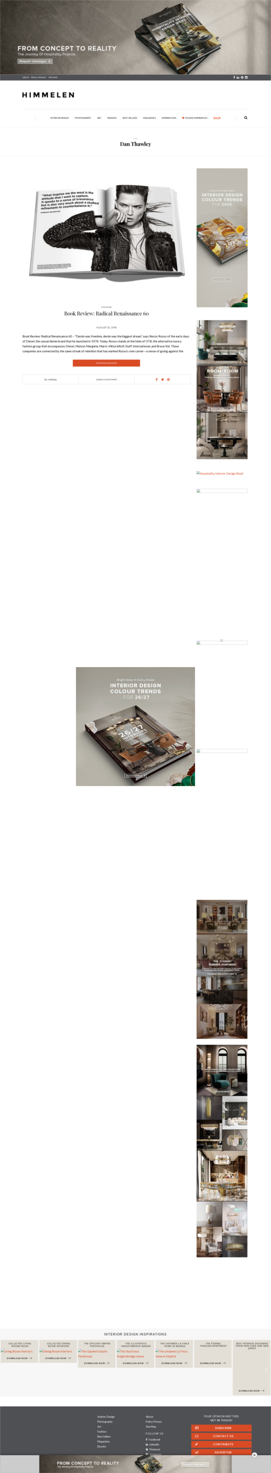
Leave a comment (106, 379)
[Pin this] (168, 379)
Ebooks (101, 1446)
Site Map (151, 1426)
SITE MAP (53, 77)
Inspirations (169, 118)
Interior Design (59, 118)
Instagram (155, 1454)
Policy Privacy (154, 1421)
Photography (83, 118)
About (25, 77)
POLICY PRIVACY (39, 77)
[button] (266, 1370)
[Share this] (156, 379)
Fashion (112, 118)
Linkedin (154, 1444)
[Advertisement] (119, 1297)
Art (99, 118)
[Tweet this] (162, 379)
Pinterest (154, 1449)
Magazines (149, 118)
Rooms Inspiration (196, 118)
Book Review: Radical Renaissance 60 (106, 313)
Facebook (154, 1439)
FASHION (106, 307)
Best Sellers (130, 118)
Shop (217, 118)
